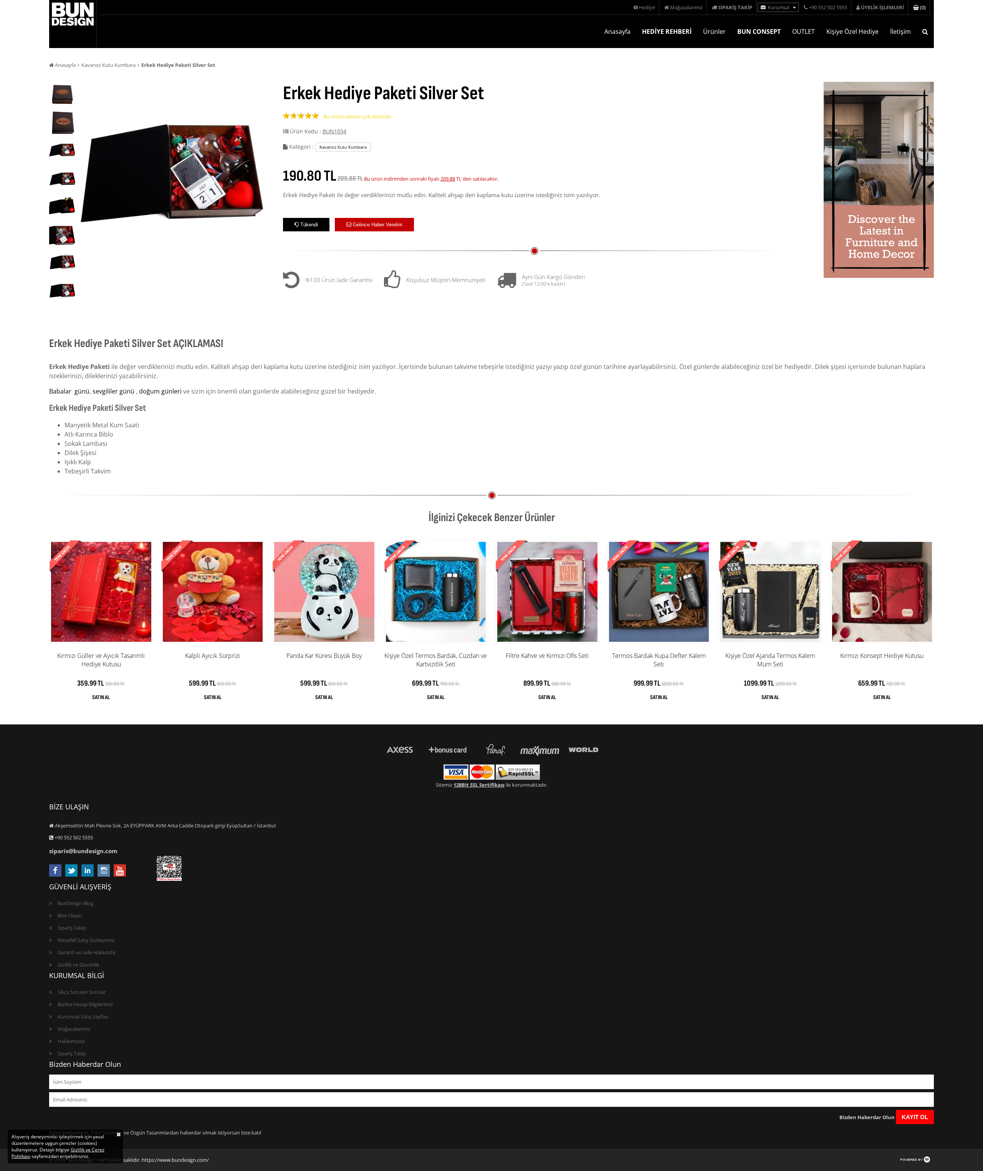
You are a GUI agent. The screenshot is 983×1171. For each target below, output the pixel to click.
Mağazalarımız (686, 7)
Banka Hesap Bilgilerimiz (85, 1004)
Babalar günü (69, 391)
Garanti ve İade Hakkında (86, 952)
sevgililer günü (113, 391)
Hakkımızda (71, 1041)
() (922, 7)
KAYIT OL (915, 1117)
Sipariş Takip (72, 927)
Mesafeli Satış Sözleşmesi (86, 940)
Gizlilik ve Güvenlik (78, 964)
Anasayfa (617, 31)
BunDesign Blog (75, 903)
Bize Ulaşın (70, 915)
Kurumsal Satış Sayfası (83, 1016)
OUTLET (803, 31)
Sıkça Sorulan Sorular (82, 991)
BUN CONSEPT (759, 31)
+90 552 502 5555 (827, 7)
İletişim (900, 31)
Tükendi (308, 225)
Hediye (646, 7)
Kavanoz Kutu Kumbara (108, 64)
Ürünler (714, 31)
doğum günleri (160, 391)
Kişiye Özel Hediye (852, 31)
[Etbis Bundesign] (169, 878)
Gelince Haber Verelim (376, 225)
